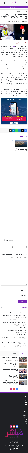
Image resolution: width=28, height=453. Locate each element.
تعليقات (4, 353)
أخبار (21, 11)
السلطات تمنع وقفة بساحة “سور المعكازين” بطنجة (10, 358)
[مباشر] (14, 3)
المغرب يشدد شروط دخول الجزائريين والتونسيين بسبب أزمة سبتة (11, 375)
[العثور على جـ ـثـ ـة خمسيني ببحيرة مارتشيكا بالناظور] (21, 143)
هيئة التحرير (23, 21)
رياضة (26, 404)
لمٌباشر (13, 46)
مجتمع (25, 402)
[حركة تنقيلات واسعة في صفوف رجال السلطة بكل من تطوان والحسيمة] (7, 189)
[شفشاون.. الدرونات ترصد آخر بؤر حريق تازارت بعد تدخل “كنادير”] (23, 365)
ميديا (26, 408)
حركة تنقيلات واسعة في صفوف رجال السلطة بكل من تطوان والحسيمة (7, 240)
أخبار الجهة (18, 11)
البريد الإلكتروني (24, 290)
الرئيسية (24, 11)
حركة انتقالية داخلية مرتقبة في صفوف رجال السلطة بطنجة (21, 255)
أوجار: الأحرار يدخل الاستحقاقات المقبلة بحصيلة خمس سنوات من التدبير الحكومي (10, 381)
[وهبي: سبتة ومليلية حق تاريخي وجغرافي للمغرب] (23, 371)
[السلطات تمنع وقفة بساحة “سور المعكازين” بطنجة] (23, 359)
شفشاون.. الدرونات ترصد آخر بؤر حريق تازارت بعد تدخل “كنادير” (14, 7)
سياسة (25, 421)
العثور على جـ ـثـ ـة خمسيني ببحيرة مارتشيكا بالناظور (21, 148)
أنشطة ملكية (24, 417)
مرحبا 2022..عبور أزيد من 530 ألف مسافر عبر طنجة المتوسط (7, 255)
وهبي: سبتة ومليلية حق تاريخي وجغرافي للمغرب (10, 369)
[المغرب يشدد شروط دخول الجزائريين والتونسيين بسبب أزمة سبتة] (23, 376)
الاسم (25, 284)
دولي (26, 419)
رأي (26, 406)
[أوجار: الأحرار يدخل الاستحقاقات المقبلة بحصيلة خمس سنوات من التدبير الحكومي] (23, 382)
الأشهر (14, 353)
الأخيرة (23, 353)
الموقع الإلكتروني (24, 295)
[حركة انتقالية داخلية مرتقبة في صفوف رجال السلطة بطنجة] (21, 249)
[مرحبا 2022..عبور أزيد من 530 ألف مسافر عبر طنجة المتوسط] (7, 249)
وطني (26, 423)
